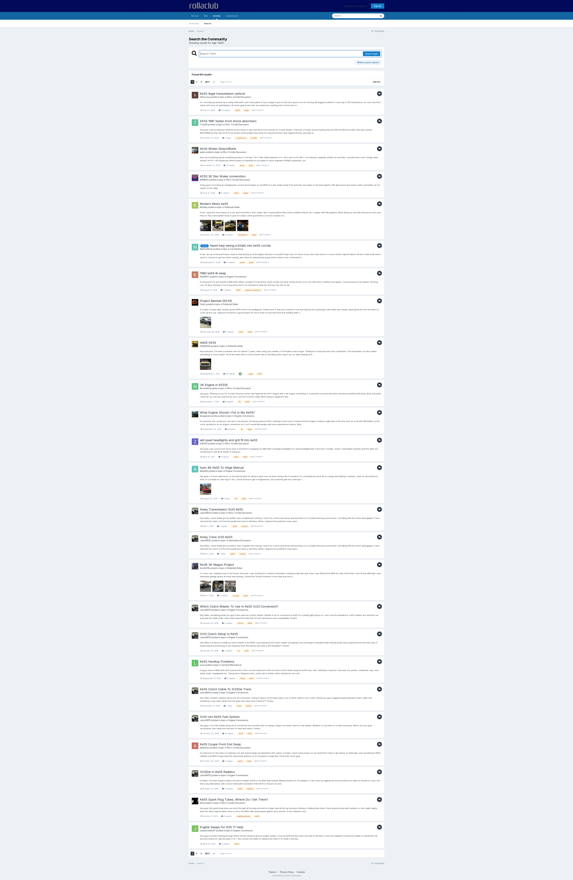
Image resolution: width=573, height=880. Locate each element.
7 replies (223, 526)
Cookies (301, 872)
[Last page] (214, 82)
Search (207, 23)
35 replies (230, 374)
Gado (202, 304)
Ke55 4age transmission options (222, 93)
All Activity (194, 23)
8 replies (231, 429)
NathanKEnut (206, 249)
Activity (216, 16)
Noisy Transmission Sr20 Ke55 (221, 509)
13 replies (230, 165)
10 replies (229, 733)
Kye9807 (204, 276)
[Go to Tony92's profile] (195, 122)
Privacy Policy (287, 872)
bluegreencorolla (208, 416)
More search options (369, 62)
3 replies (226, 290)
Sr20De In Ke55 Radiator (217, 772)
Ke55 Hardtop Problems (217, 661)
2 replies (225, 193)
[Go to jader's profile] (195, 150)
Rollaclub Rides (232, 207)
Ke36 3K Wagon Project (217, 564)
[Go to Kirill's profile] (195, 801)
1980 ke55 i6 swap (213, 273)
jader (202, 152)
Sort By (376, 82)
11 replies (229, 332)
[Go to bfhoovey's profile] (195, 95)
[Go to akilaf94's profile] (195, 469)
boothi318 (205, 568)
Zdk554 (204, 443)
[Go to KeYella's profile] (195, 205)
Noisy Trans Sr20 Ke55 (216, 537)
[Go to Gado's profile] (195, 302)
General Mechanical (231, 665)
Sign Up (377, 6)
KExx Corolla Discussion (239, 97)
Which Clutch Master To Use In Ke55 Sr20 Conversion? (239, 606)
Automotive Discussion (240, 540)
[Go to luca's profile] (195, 663)
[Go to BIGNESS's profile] (195, 178)
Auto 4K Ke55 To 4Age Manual (222, 467)
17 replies (230, 262)
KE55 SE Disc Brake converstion (222, 176)
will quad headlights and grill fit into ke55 (228, 440)
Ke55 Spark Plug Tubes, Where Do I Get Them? (234, 799)
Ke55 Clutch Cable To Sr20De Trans (225, 689)
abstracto (204, 747)
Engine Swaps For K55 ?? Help (221, 827)
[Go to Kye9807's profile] (195, 274)
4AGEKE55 (205, 346)
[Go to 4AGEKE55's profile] (195, 344)
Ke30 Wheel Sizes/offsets (218, 148)
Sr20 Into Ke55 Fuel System (220, 717)
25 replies (225, 110)
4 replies (228, 235)
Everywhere (368, 16)
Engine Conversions (237, 276)
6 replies (229, 401)
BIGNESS (204, 179)
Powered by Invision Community (286, 875)
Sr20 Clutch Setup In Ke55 (219, 634)
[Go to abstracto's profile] (195, 745)
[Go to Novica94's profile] (195, 386)
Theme (272, 872)
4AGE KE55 (208, 342)
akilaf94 (204, 471)
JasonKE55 (205, 513)
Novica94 (205, 388)
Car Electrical (236, 249)
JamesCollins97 (207, 830)
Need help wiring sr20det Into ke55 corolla (240, 245)
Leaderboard (232, 16)
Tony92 (204, 124)
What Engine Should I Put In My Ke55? (227, 412)
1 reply (227, 138)
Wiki (206, 16)
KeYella (203, 207)
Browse (194, 16)
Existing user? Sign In (355, 6)
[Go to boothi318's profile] (195, 566)
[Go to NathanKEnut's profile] (195, 247)
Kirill (202, 803)
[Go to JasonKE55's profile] (195, 511)
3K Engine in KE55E (214, 385)
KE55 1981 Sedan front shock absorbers (228, 121)
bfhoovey (205, 97)
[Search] (381, 15)
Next (207, 82)
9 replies (224, 457)
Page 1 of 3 (225, 82)
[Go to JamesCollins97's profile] (195, 828)
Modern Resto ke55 (214, 204)
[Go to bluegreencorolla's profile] (195, 414)
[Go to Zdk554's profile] (195, 441)
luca (202, 665)
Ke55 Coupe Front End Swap (220, 744)
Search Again (371, 54)
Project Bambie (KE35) (216, 301)
